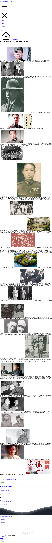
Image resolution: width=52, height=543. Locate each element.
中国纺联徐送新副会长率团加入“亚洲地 (6, 490)
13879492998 (29, 526)
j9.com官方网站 (12, 39)
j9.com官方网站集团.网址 (26, 533)
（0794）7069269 (24, 526)
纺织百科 (1, 30)
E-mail (3, 541)
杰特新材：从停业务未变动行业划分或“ (6, 501)
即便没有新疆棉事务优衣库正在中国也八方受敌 (10, 479)
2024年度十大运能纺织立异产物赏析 (5, 493)
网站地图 (1, 538)
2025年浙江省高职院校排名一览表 (5, 504)
